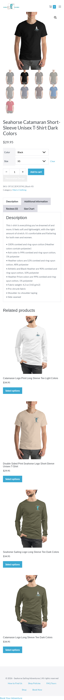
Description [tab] (12, 201)
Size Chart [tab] (29, 208)
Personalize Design (15, 178)
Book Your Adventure (11, 698)
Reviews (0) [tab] (12, 208)
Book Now (37, 689)
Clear (52, 161)
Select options (12, 390)
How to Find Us (15, 683)
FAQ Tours (51, 683)
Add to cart (36, 171)
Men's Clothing (19, 190)
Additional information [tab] (36, 201)
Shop (24, 689)
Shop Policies (34, 683)
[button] (55, 17)
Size (6, 161)
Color (7, 152)
